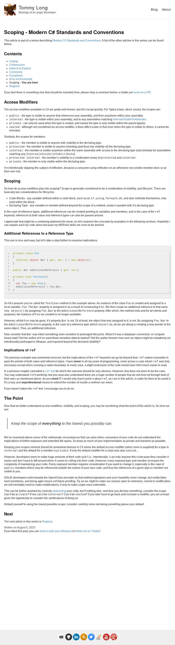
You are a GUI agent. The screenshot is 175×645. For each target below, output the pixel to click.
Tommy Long (33, 7)
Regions (14, 86)
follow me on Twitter (87, 531)
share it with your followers (55, 531)
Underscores (17, 64)
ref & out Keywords (20, 79)
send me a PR (142, 92)
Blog (154, 9)
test (50, 371)
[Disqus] (87, 577)
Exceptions (16, 75)
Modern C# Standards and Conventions (77, 40)
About (166, 9)
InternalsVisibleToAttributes (129, 119)
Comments (15, 72)
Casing (13, 61)
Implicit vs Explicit (20, 68)
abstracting (59, 490)
